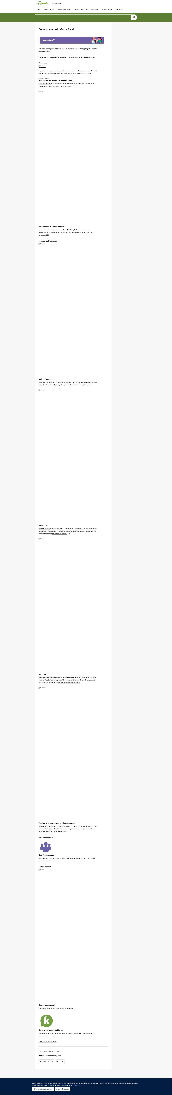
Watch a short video (45, 83)
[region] (86, 1086)
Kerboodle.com (73, 57)
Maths (61, 1062)
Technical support (106, 9)
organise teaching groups (68, 858)
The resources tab (44, 528)
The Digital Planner (45, 382)
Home (38, 9)
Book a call (42, 1008)
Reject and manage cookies (43, 1089)
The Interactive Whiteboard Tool (49, 677)
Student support (78, 9)
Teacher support (48, 9)
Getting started (47, 1062)
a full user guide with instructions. (69, 682)
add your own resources (59, 534)
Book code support (92, 9)
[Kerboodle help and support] (41, 3)
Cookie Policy (78, 1085)
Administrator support (63, 9)
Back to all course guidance (47, 1041)
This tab (41, 858)
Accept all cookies (62, 1089)
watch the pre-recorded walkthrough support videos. (78, 71)
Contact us (118, 9)
